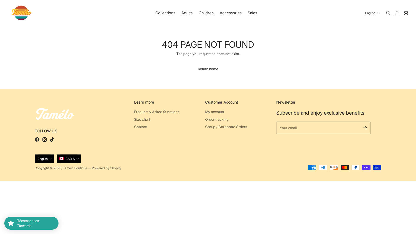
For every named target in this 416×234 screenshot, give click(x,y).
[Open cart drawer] (405, 13)
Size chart (142, 119)
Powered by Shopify (106, 168)
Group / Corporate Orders (226, 127)
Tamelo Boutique (75, 168)
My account (214, 112)
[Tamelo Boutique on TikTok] (52, 139)
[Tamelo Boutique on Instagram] (44, 139)
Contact (140, 127)
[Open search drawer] (388, 13)
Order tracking (217, 119)
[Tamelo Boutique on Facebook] (37, 139)
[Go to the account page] (397, 13)
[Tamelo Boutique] (22, 13)
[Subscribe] (365, 127)
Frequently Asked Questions (156, 112)
